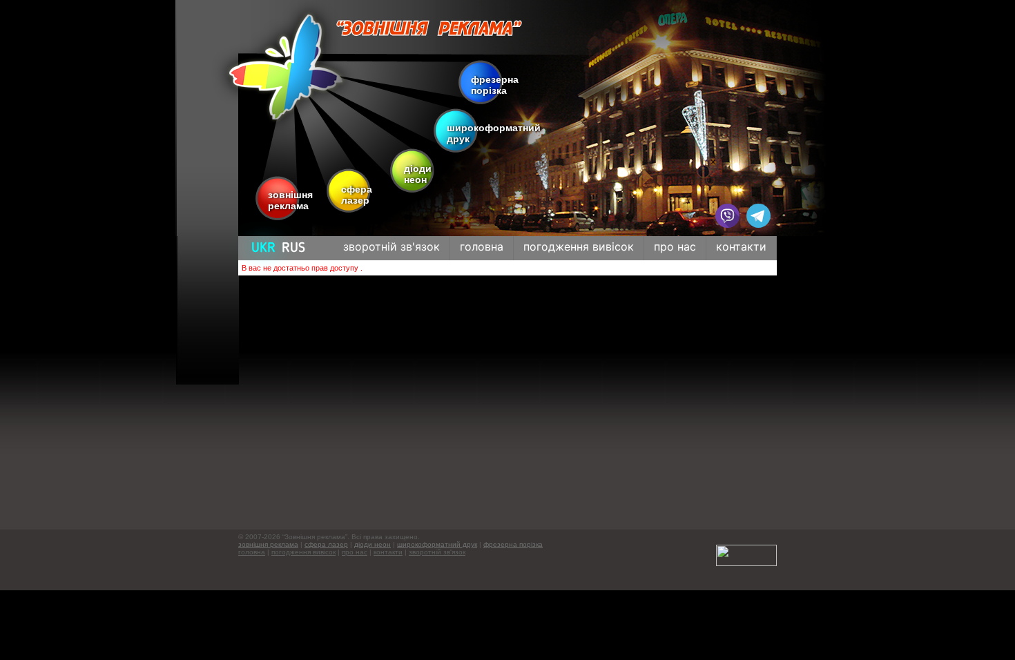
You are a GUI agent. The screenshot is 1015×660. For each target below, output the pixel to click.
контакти (388, 552)
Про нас (675, 246)
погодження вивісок (303, 552)
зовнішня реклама (286, 200)
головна (251, 552)
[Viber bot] (727, 216)
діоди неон (415, 174)
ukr (263, 248)
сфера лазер (353, 195)
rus (293, 248)
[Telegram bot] (758, 216)
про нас (354, 552)
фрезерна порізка (493, 85)
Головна (481, 246)
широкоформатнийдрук (494, 133)
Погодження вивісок (578, 246)
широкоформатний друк (437, 544)
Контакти (741, 246)
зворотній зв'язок (391, 246)
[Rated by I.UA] (746, 555)
